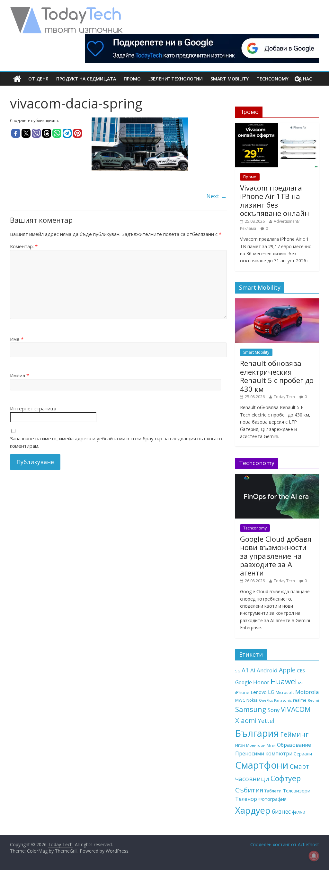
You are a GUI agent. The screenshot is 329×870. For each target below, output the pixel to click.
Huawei (284, 681)
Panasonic (283, 700)
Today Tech (284, 396)
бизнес (281, 811)
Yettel (266, 721)
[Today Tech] (66, 10)
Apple (287, 670)
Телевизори (296, 790)
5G (237, 671)
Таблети (272, 791)
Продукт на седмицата (86, 79)
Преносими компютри (263, 753)
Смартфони (262, 765)
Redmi (313, 700)
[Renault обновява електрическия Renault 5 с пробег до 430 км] (277, 302)
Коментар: (24, 246)
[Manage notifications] (314, 856)
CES (301, 671)
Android (267, 670)
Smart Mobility (229, 79)
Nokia (252, 700)
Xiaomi (246, 720)
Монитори (255, 745)
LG (271, 692)
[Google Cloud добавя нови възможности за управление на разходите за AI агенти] (277, 477)
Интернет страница (33, 408)
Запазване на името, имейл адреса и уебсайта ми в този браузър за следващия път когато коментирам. (116, 442)
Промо (132, 79)
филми (298, 812)
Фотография (272, 799)
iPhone (242, 692)
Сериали (303, 754)
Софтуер (286, 778)
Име (16, 339)
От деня (38, 79)
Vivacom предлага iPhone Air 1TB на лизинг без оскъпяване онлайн (274, 200)
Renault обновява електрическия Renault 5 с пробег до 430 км (277, 375)
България (257, 733)
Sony (274, 710)
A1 (245, 670)
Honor (261, 682)
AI (252, 670)
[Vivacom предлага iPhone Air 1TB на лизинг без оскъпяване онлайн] (277, 126)
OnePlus (266, 700)
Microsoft (285, 692)
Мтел (271, 745)
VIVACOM (296, 709)
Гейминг (294, 734)
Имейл (19, 375)
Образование (294, 744)
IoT (301, 682)
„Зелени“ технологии (175, 79)
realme (300, 700)
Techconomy (272, 79)
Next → (216, 196)
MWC (240, 700)
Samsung (250, 709)
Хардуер (253, 810)
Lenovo (259, 692)
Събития (249, 789)
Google (243, 682)
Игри (240, 745)
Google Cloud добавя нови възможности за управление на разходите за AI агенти (275, 556)
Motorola (307, 692)
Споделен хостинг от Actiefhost (284, 844)
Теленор (246, 798)
